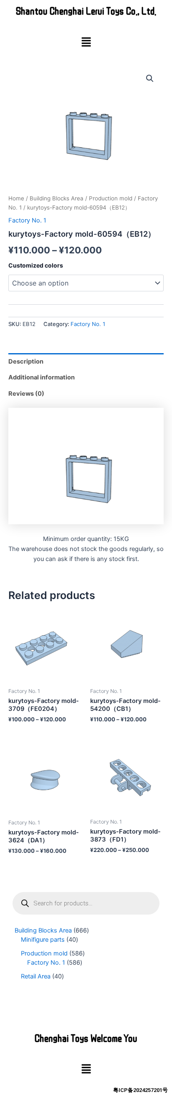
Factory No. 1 (27, 220)
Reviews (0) (26, 393)
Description (25, 361)
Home (16, 198)
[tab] (86, 361)
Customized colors (35, 265)
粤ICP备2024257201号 (140, 1090)
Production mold (110, 198)
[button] (86, 42)
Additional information (41, 377)
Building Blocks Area (56, 198)
